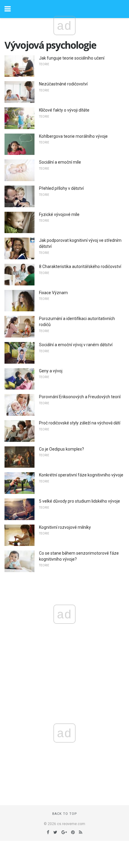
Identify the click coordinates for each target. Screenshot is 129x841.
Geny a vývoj (50, 370)
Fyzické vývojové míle (59, 214)
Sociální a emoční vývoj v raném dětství (75, 344)
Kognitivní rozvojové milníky (65, 527)
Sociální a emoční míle (60, 162)
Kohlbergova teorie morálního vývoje (73, 136)
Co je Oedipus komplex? (61, 449)
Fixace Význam (53, 292)
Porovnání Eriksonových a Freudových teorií (80, 396)
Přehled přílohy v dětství (61, 188)
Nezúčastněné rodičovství (63, 84)
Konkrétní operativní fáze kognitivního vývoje (81, 475)
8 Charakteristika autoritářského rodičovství (80, 266)
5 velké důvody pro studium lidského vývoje (79, 501)
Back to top (64, 814)
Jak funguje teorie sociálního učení (71, 58)
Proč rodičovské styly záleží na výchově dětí (79, 422)
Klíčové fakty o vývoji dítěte (64, 110)
